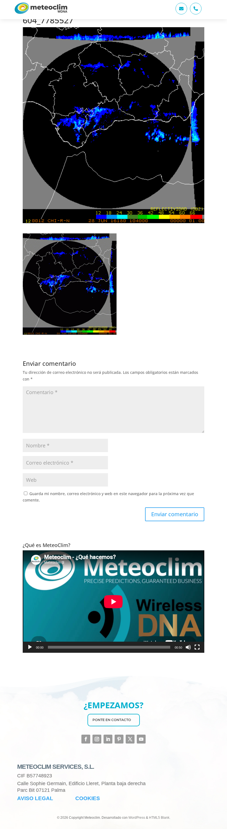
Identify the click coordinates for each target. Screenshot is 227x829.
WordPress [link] (136, 818)
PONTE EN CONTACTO (111, 720)
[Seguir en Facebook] (85, 739)
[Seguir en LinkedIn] (108, 739)
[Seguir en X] (130, 739)
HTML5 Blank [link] (159, 818)
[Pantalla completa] (197, 647)
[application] (113, 601)
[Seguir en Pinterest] (119, 739)
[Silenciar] (188, 647)
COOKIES (87, 798)
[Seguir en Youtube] (141, 739)
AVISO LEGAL (35, 798)
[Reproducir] (30, 647)
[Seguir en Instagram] (96, 739)
